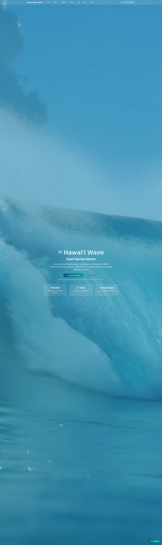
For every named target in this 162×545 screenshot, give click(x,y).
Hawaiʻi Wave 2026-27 (35, 2)
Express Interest (75, 275)
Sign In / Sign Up (129, 2)
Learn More (91, 275)
